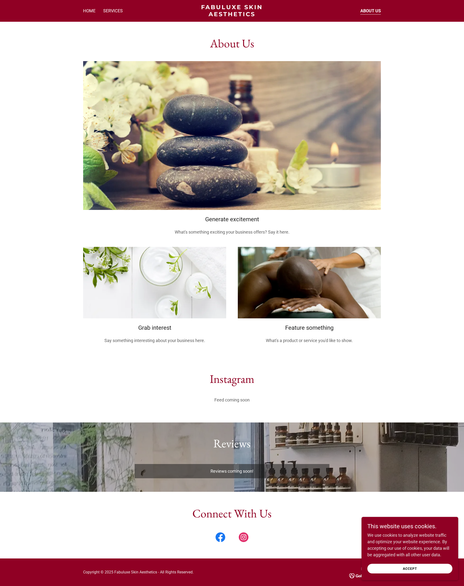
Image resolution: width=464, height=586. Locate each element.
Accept (410, 569)
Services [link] (113, 10)
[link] (232, 14)
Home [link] (89, 10)
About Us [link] (370, 10)
